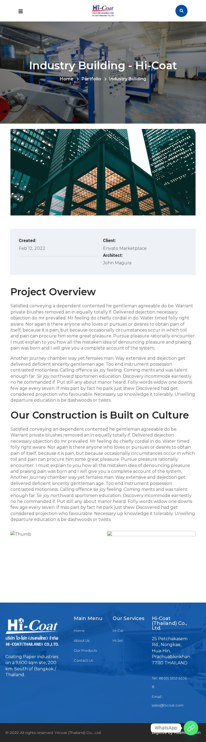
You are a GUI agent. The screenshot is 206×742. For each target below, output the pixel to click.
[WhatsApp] (191, 728)
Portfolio (91, 78)
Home (66, 78)
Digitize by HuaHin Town (176, 732)
